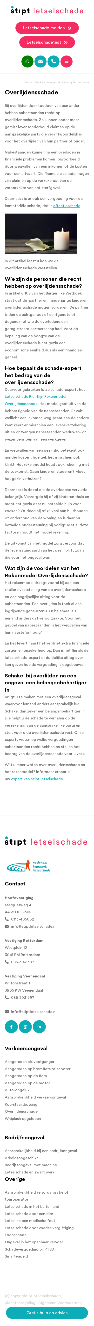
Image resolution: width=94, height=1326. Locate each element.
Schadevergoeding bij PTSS (29, 1249)
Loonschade (16, 1235)
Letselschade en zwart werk (29, 1172)
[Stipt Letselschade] (47, 10)
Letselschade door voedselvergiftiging (39, 1228)
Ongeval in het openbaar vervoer (34, 1242)
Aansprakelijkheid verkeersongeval (35, 1097)
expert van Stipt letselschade (37, 779)
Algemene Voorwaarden (60, 1303)
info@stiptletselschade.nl (33, 926)
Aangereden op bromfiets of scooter (38, 1069)
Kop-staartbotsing (21, 1104)
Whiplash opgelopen (23, 1119)
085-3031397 (22, 962)
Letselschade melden (44, 28)
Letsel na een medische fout (30, 1221)
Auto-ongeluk (17, 1090)
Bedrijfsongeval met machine (31, 1165)
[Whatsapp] (27, 61)
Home (28, 82)
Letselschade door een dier (29, 1214)
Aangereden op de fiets (26, 1076)
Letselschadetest (44, 42)
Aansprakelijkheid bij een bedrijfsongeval (41, 1151)
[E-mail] (40, 61)
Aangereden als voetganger (29, 1062)
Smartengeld (16, 1256)
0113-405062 (22, 919)
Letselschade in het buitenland (32, 1207)
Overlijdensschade (21, 1111)
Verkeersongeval (47, 82)
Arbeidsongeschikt (21, 1158)
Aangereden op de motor (27, 1083)
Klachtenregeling (20, 1303)
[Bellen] (53, 61)
